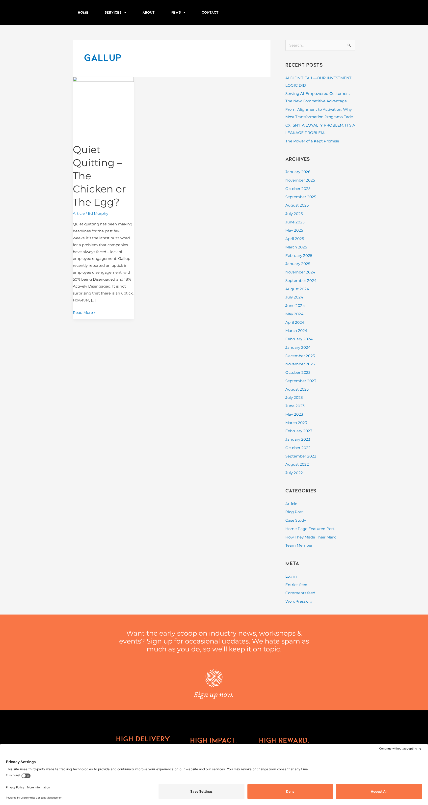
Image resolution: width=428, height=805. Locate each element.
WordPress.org (298, 601)
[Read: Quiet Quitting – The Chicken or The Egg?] (103, 107)
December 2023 (300, 355)
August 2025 (297, 205)
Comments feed (300, 592)
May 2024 (294, 314)
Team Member (299, 545)
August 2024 (297, 289)
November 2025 (300, 180)
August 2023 (297, 389)
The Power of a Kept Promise (312, 141)
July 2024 (294, 297)
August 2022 (297, 464)
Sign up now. (214, 694)
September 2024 (301, 280)
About (148, 12)
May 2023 (294, 414)
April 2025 (294, 238)
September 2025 (300, 196)
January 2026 (297, 171)
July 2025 (294, 213)
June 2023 (294, 405)
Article (79, 213)
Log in (291, 576)
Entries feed (296, 584)
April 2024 (294, 322)
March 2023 (296, 422)
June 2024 (295, 305)
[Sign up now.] (214, 678)
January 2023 (297, 439)
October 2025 (297, 188)
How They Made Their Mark (310, 537)
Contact (210, 12)
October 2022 (298, 447)
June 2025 (294, 222)
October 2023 (297, 372)
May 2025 (294, 230)
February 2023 (298, 431)
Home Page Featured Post (310, 528)
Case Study (295, 520)
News (176, 12)
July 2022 (294, 472)
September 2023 (300, 380)
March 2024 (296, 330)
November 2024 (300, 272)
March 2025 (296, 247)
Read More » (84, 312)
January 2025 (297, 263)
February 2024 (299, 339)
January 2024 (298, 347)
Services (113, 12)
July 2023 (294, 397)
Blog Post (294, 512)
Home (83, 12)
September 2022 (300, 456)
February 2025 (298, 255)
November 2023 (300, 364)
